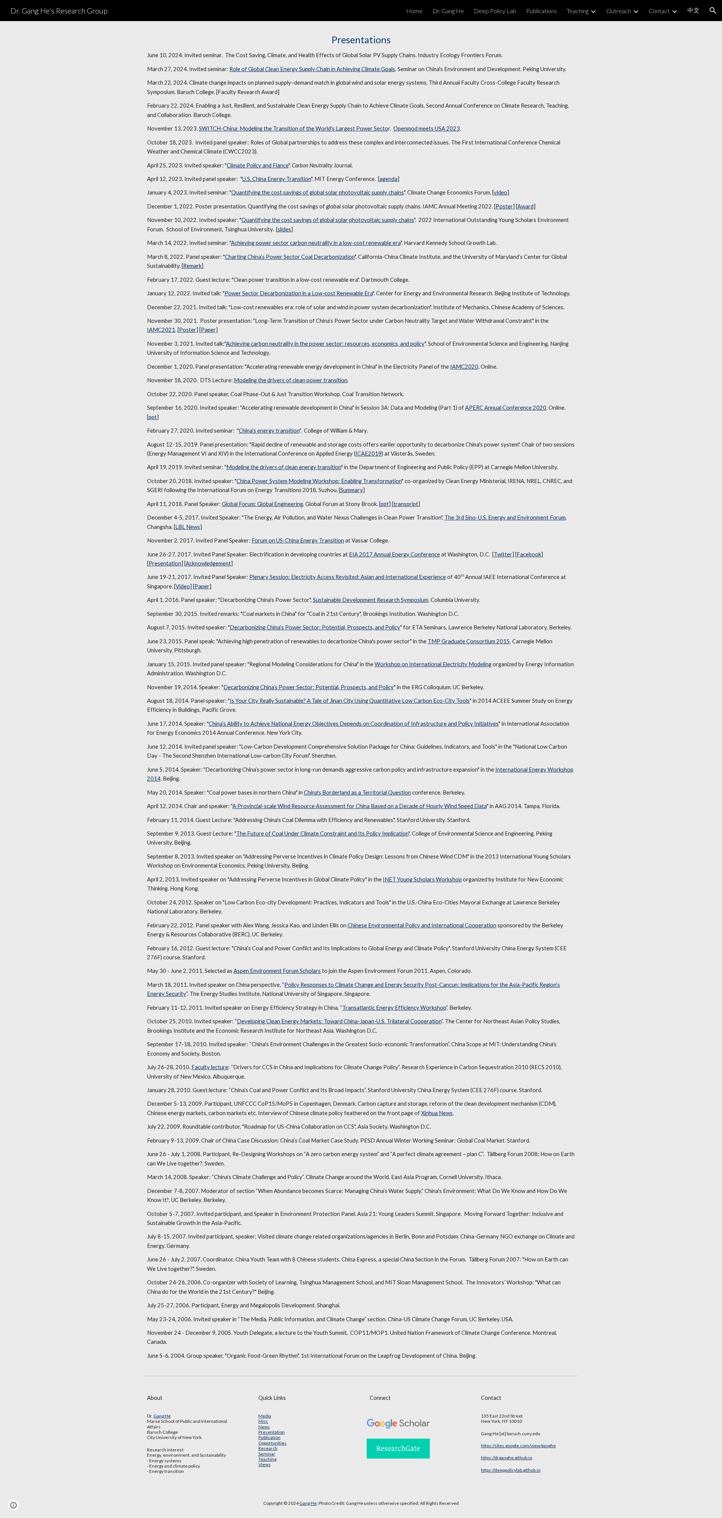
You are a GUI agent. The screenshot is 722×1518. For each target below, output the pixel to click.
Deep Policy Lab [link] (495, 10)
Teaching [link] (578, 10)
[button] (713, 11)
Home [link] (414, 10)
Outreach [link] (618, 10)
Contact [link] (659, 10)
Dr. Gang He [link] (448, 10)
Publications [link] (541, 10)
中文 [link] (693, 10)
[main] (361, 696)
